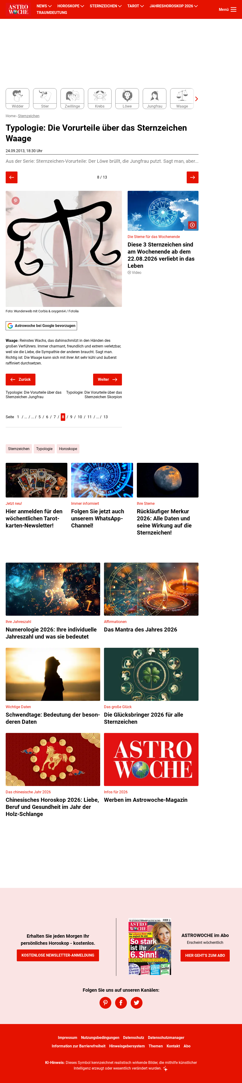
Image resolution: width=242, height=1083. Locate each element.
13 (106, 417)
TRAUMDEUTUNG (52, 13)
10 (80, 417)
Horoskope (68, 449)
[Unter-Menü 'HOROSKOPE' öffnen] (82, 6)
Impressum (67, 1037)
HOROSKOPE (68, 6)
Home (11, 116)
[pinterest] (105, 1003)
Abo (187, 1046)
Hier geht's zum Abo (205, 955)
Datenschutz (133, 1037)
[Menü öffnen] (233, 9)
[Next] (194, 98)
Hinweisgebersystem (127, 1046)
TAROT (133, 6)
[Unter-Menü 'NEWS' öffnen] (50, 6)
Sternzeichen (28, 116)
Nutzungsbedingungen (100, 1037)
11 (89, 417)
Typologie (44, 449)
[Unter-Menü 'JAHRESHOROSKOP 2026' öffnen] (196, 6)
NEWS (42, 6)
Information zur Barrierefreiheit (78, 1046)
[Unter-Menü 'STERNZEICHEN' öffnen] (120, 6)
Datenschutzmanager (166, 1037)
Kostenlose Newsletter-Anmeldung (58, 955)
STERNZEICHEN (103, 6)
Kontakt (173, 1046)
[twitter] (137, 1003)
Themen (156, 1046)
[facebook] (121, 1003)
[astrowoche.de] (18, 9)
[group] (99, 98)
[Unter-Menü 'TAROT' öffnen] (142, 6)
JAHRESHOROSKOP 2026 (171, 6)
